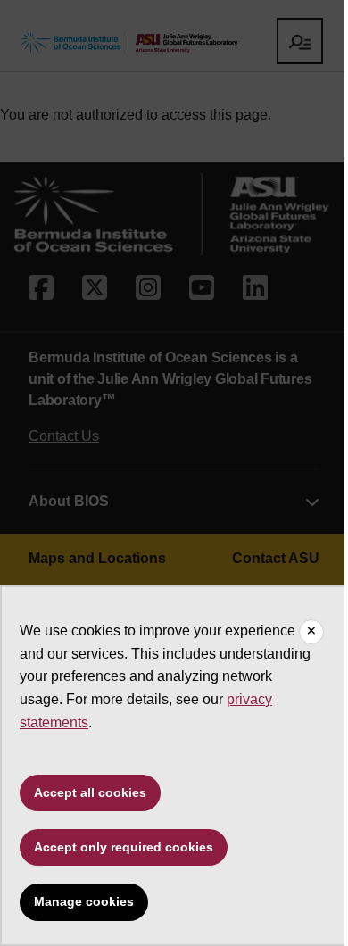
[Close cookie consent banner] (311, 631)
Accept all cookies (90, 792)
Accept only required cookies (123, 847)
